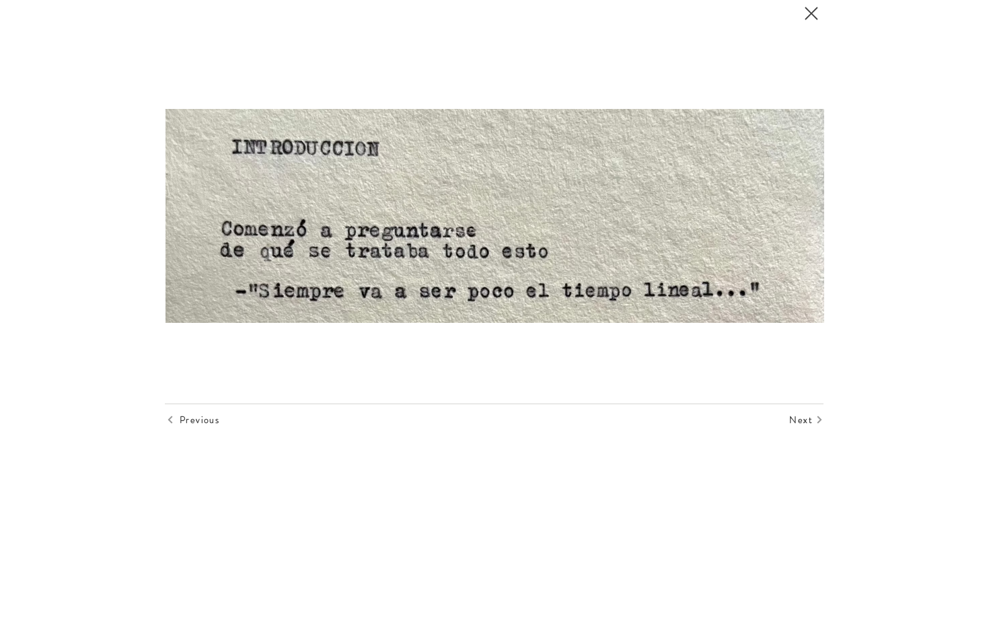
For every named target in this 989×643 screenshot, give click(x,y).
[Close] (810, 13)
